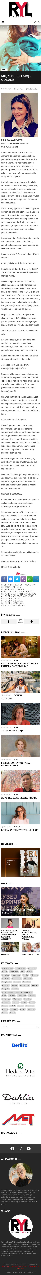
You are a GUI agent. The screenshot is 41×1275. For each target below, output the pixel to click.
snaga (16, 1002)
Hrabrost (28, 978)
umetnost (30, 1006)
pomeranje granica (13, 590)
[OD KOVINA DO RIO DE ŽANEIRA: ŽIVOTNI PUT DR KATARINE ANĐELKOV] (10, 923)
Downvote (31, 621)
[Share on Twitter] (17, 579)
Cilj (23, 971)
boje (5, 971)
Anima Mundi (8, 968)
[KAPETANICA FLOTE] (31, 947)
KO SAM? (5, 954)
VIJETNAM (6, 698)
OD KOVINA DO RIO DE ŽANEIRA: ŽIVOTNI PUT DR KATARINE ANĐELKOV (9, 935)
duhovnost (16, 975)
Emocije (35, 975)
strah (13, 1006)
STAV (16, 660)
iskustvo (17, 982)
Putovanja (17, 999)
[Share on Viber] (23, 579)
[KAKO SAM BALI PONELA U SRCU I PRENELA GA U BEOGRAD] (20, 647)
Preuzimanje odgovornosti (18, 592)
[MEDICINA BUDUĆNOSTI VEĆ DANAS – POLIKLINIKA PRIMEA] (31, 923)
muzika (12, 995)
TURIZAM (18, 695)
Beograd (33, 968)
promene (7, 999)
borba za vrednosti (13, 585)
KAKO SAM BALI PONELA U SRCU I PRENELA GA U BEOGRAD (19, 665)
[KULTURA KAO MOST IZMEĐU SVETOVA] (20, 901)
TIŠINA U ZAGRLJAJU (12, 730)
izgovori (31, 585)
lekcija (6, 587)
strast (21, 1006)
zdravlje (32, 1009)
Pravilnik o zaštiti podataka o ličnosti (15, 1266)
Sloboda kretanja (12, 601)
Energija (6, 978)
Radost (28, 999)
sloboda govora (23, 596)
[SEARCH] (39, 22)
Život (22, 606)
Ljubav (15, 989)
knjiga (15, 985)
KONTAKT (31, 1272)
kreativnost (25, 985)
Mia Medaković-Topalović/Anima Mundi (18, 992)
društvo (6, 975)
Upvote (9, 621)
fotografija (17, 978)
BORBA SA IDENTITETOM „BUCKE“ (19, 830)
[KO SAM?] (10, 947)
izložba (27, 982)
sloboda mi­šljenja (13, 603)
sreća (6, 1006)
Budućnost (14, 971)
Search (37, 1027)
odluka (17, 587)
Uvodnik (15, 1009)
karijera (6, 985)
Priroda (32, 995)
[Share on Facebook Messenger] (10, 579)
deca (30, 971)
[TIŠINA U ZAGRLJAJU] (20, 714)
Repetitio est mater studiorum (19, 594)
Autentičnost (21, 968)
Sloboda (7, 596)
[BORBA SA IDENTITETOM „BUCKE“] (20, 813)
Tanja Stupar (9, 606)
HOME (8, 1272)
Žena (5, 1013)
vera (23, 1009)
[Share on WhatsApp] (30, 579)
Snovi (25, 1002)
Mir (5, 995)
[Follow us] (35, 22)
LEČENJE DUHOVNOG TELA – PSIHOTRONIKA (16, 764)
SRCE (33, 1002)
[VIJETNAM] (20, 682)
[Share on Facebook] (4, 579)
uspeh (6, 1009)
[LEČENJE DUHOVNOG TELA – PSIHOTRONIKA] (20, 746)
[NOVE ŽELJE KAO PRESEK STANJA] (20, 781)
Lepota (6, 989)
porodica (22, 995)
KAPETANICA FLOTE (30, 954)
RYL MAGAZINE (19, 1272)
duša (26, 975)
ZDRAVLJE (18, 827)
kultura (35, 985)
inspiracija (7, 982)
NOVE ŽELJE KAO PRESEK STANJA (19, 797)
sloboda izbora (11, 599)
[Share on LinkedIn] (36, 579)
